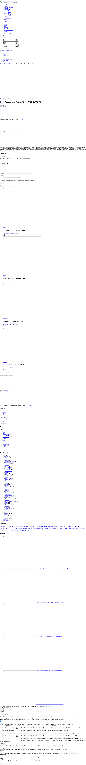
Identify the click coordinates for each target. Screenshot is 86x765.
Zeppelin (32, 530)
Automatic (30, 526)
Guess (35, 528)
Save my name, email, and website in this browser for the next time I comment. (18, 180)
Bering (34, 526)
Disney (22, 528)
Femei (25, 528)
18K (16, 40)
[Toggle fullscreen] (3, 763)
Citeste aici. (48, 706)
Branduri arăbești (41, 526)
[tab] (44, 143)
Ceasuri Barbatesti (4, 98)
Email (1, 178)
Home (1, 63)
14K (16, 39)
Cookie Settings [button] (3, 707)
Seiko (1, 530)
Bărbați (56, 526)
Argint (20, 526)
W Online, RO (7, 390)
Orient (70, 528)
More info (21, 119)
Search (14, 2)
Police (73, 528)
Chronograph (14, 528)
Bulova (52, 526)
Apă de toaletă (15, 526)
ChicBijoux (8, 528)
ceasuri (17, 42)
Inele (37, 528)
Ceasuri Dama (6, 281)
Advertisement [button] (3, 754)
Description (5, 143)
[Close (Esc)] (0, 763)
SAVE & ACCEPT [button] (4, 762)
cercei (17, 45)
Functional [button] (2, 743)
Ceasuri (5, 63)
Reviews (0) (5, 144)
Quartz (80, 528)
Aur (26, 526)
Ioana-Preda (41, 528)
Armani (23, 526)
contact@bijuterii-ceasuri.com (9, 391)
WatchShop (10, 98)
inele (16, 43)
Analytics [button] (2, 750)
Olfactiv (66, 528)
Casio (59, 526)
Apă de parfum (8, 526)
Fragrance (30, 528)
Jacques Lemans (47, 528)
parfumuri (17, 46)
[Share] (1, 763)
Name (1, 175)
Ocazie (61, 528)
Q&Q (11, 233)
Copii (20, 528)
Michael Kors (56, 528)
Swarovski (4, 530)
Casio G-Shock (63, 526)
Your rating (3, 163)
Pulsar (75, 528)
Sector (83, 528)
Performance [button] (2, 746)
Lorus (53, 528)
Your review (3, 173)
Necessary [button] (2, 720)
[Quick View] (4, 235)
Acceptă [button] (9, 707)
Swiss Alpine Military (10, 530)
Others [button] (1, 758)
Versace (19, 530)
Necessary (4, 721)
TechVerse (28, 405)
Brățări (49, 526)
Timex (16, 530)
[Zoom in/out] (4, 763)
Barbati (10, 63)
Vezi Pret (2, 105)
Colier (18, 528)
